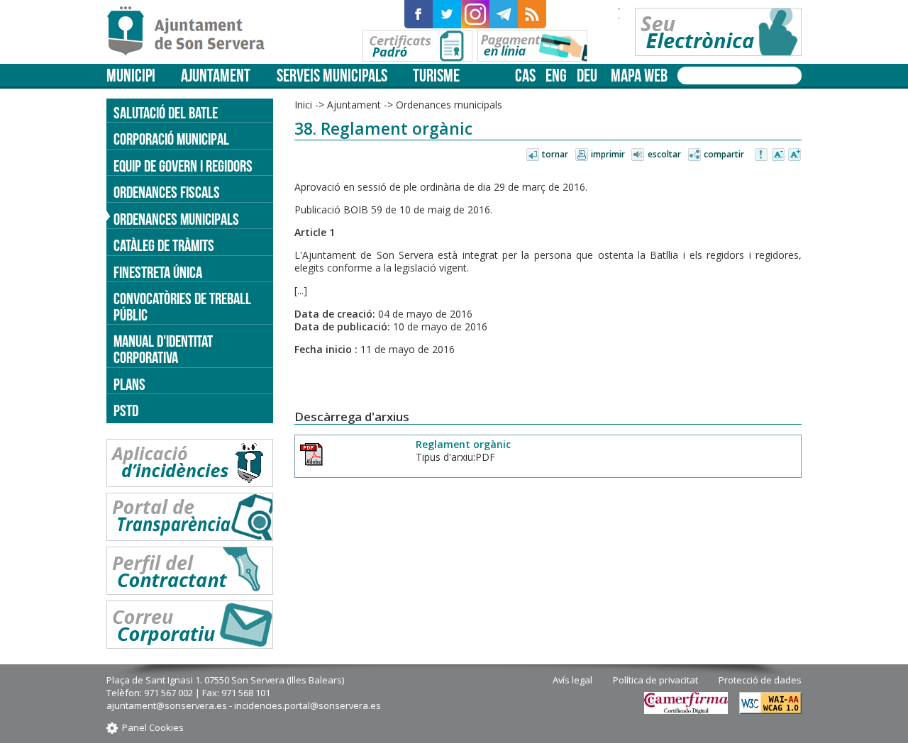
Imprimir (608, 154)
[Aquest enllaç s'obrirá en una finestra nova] (418, 14)
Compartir (724, 154)
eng (556, 75)
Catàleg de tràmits (164, 245)
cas (525, 75)
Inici (303, 104)
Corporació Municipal (171, 138)
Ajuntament (215, 75)
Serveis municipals (332, 75)
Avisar (762, 155)
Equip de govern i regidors (183, 165)
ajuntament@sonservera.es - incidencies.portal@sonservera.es (243, 705)
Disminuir (778, 155)
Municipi (130, 75)
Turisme (436, 75)
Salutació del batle (166, 112)
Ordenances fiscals (167, 192)
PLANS (129, 384)
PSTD (126, 410)
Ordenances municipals (176, 219)
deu (587, 75)
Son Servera (191, 32)
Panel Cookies (153, 727)
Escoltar (664, 154)
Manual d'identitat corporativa (163, 349)
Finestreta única (158, 272)
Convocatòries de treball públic (182, 306)
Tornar (555, 154)
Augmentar (794, 155)
